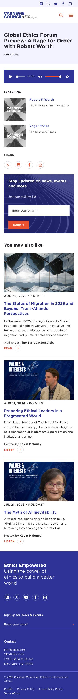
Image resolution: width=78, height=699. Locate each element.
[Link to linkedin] (41, 3)
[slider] (20, 76)
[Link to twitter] (48, 3)
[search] (61, 15)
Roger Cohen (39, 126)
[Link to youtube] (55, 3)
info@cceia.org (14, 649)
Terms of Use (12, 693)
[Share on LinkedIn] (18, 165)
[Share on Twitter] (7, 165)
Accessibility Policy (50, 689)
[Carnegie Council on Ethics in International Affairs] (20, 15)
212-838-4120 (14, 654)
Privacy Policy (26, 689)
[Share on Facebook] (29, 165)
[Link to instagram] (70, 3)
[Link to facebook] (63, 3)
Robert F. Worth (41, 99)
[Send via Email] (40, 165)
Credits (8, 689)
